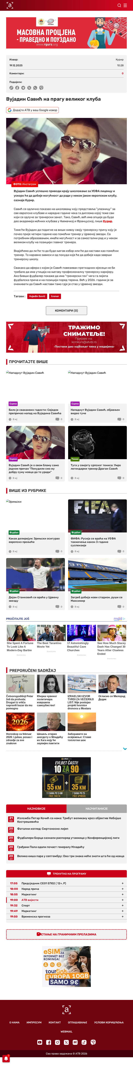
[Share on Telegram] (23, 88)
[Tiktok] (84, 1042)
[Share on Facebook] (17, 88)
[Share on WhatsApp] (35, 88)
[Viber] (93, 1042)
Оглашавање (77, 1022)
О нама (14, 1022)
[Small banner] (66, 777)
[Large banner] (66, 33)
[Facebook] (48, 1042)
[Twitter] (66, 1042)
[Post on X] (29, 88)
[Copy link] (11, 88)
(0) (66, 310)
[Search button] (119, 5)
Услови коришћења (109, 1022)
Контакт (55, 1022)
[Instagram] (57, 1042)
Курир (107, 221)
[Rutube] (75, 1042)
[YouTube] (39, 1042)
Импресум (34, 1022)
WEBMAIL (66, 1031)
